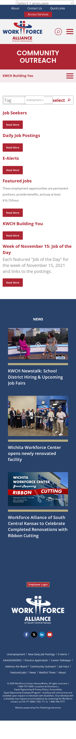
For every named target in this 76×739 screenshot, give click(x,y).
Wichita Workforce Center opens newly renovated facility (34, 453)
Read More (12, 124)
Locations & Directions (46, 686)
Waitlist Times (47, 672)
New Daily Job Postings (41, 654)
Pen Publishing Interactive (48, 707)
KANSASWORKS (12, 660)
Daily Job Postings (21, 135)
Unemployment (16, 654)
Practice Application (36, 660)
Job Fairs (64, 666)
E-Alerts (11, 158)
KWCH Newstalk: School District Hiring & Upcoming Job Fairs (35, 377)
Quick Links (57, 8)
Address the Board (16, 666)
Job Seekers (15, 113)
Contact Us (34, 8)
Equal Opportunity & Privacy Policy (31, 689)
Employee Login (38, 584)
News (38, 319)
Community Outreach (43, 666)
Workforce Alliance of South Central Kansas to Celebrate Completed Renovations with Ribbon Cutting (38, 526)
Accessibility (56, 689)
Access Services (38, 14)
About (15, 8)
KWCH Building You (23, 223)
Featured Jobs (17, 181)
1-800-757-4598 (25, 686)
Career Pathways (61, 660)
